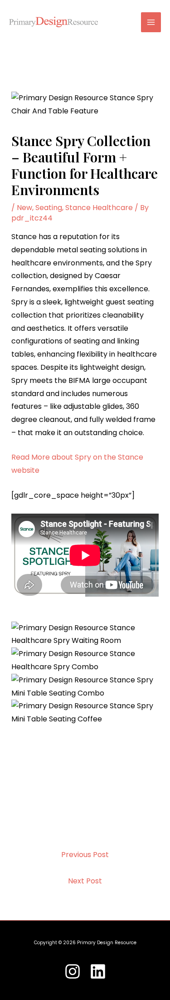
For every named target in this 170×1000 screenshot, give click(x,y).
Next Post (85, 881)
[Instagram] (72, 971)
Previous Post (85, 854)
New (24, 207)
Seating (48, 207)
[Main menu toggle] (151, 22)
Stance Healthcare (99, 207)
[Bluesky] (98, 971)
